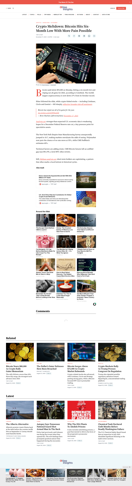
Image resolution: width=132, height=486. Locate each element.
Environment (102, 421)
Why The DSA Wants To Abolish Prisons (77, 425)
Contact (96, 14)
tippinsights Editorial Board (16, 436)
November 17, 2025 (71, 115)
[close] (129, 2)
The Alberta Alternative (17, 424)
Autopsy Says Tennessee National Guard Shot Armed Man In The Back (48, 427)
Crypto (38, 22)
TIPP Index (47, 14)
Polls (39, 14)
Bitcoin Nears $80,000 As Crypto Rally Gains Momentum (16, 369)
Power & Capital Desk (105, 383)
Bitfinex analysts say (48, 159)
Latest (24, 14)
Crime (38, 421)
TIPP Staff (39, 34)
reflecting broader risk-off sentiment (77, 104)
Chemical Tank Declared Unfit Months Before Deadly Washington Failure (111, 427)
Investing (46, 22)
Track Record (69, 14)
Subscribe (121, 8)
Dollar (39, 363)
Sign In (112, 8)
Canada (8, 421)
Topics (32, 14)
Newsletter (58, 14)
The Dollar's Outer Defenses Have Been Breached (50, 367)
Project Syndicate (43, 371)
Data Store (106, 14)
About (88, 14)
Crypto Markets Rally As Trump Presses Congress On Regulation (109, 369)
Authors (80, 14)
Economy (54, 22)
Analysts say (41, 121)
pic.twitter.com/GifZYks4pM (48, 113)
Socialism (70, 421)
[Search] (13, 8)
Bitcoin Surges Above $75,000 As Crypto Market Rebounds (77, 369)
